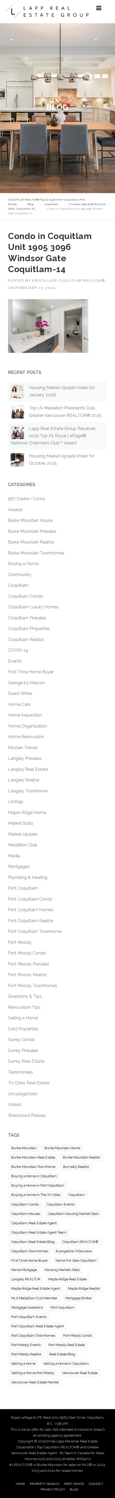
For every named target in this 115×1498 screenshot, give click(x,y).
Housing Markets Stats (62, 1270)
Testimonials (20, 1072)
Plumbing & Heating (27, 877)
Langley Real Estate (28, 769)
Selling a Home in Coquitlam (66, 1364)
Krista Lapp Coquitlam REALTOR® (68, 281)
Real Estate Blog (62, 1354)
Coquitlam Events (61, 1204)
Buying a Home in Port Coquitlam (37, 1185)
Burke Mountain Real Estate (33, 1157)
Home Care (19, 704)
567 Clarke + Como (26, 498)
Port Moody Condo (27, 953)
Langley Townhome (28, 790)
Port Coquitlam (23, 888)
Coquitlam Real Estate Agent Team (38, 1232)
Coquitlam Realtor (26, 639)
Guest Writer (20, 693)
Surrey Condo (21, 1039)
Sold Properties (23, 1028)
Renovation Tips (24, 1007)
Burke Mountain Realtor (31, 542)
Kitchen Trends (23, 747)
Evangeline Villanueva (74, 1251)
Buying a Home (23, 563)
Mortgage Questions (27, 1307)
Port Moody (20, 942)
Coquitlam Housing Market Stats (73, 1214)
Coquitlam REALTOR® (80, 1242)
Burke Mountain (24, 1148)
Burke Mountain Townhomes (36, 553)
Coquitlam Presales (27, 617)
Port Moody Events (26, 1345)
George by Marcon (26, 682)
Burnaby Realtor (76, 1167)
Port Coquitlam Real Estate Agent (37, 1326)
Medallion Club (22, 844)
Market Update (22, 834)
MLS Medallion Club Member (34, 1298)
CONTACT (96, 1483)
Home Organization (27, 726)
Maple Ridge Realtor (84, 1288)
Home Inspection (25, 715)
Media (14, 855)
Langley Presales (25, 758)
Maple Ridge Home (27, 812)
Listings (15, 801)
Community (19, 574)
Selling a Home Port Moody (32, 1373)
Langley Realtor (24, 780)
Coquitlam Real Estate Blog (33, 1242)
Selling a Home (23, 1017)
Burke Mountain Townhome (33, 1167)
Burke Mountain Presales (32, 531)
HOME (20, 1483)
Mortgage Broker (78, 1298)
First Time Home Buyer (31, 671)
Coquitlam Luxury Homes (33, 606)
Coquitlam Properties (29, 628)
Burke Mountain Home (62, 1148)
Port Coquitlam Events (29, 1317)
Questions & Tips (25, 996)
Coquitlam (18, 585)
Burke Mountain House (30, 520)
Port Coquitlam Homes (30, 909)
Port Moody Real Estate (66, 1345)
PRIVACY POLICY (53, 1489)
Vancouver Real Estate (80, 1373)
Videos (15, 1104)
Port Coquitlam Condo (30, 899)
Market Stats (20, 823)
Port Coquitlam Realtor (30, 920)
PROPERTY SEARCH (44, 1483)
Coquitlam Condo (25, 596)
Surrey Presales (23, 1050)
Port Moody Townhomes (32, 985)
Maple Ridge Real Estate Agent (35, 1288)
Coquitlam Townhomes (29, 1251)
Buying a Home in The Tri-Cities (35, 1195)
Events (15, 661)
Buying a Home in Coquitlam (34, 1176)
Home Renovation (26, 736)
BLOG (74, 1489)
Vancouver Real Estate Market (35, 1382)
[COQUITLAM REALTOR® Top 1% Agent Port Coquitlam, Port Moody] (47, 11)
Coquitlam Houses (25, 1214)
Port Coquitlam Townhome (35, 931)
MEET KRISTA (74, 1483)
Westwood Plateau (27, 1115)
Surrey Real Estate (26, 1061)
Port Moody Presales (28, 964)
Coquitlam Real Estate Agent (34, 1223)
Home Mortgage (24, 1270)
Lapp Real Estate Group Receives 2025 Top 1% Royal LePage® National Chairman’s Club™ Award (53, 435)
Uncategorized (22, 1093)
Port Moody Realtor (27, 974)
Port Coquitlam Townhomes (33, 1335)
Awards (15, 509)
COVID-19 (18, 650)
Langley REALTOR (25, 1279)
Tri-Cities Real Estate (28, 1082)
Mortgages (19, 866)
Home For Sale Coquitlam (76, 1260)
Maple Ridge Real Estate (67, 1279)
